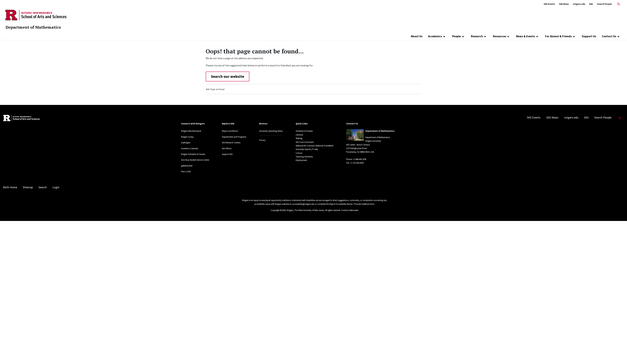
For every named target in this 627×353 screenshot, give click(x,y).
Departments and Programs (234, 136)
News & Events (525, 36)
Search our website (227, 76)
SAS (591, 4)
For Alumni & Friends (558, 36)
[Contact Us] (618, 36)
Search (43, 187)
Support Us (589, 36)
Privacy (262, 140)
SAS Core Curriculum (305, 142)
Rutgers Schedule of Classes (193, 154)
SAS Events (549, 4)
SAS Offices (226, 148)
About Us (416, 36)
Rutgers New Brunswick (191, 131)
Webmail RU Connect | (305, 145)
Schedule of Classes (304, 131)
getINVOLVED (187, 165)
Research (477, 36)
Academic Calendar (189, 148)
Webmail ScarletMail (324, 145)
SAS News (564, 4)
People (456, 36)
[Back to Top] (620, 345)
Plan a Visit (186, 171)
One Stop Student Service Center (195, 160)
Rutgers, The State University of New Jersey (305, 210)
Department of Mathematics (33, 27)
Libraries (299, 134)
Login (55, 187)
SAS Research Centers (231, 142)
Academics (435, 36)
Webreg (299, 138)
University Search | (304, 149)
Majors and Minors (230, 131)
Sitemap (28, 187)
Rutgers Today (187, 136)
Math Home (10, 187)
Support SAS (227, 154)
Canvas (299, 153)
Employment (301, 160)
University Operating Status (271, 131)
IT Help (315, 149)
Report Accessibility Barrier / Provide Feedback (350, 204)
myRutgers (185, 142)
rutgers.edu (579, 4)
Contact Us (609, 36)
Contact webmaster (349, 210)
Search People (604, 4)
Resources (499, 36)
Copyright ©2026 (278, 210)
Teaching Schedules (304, 156)
